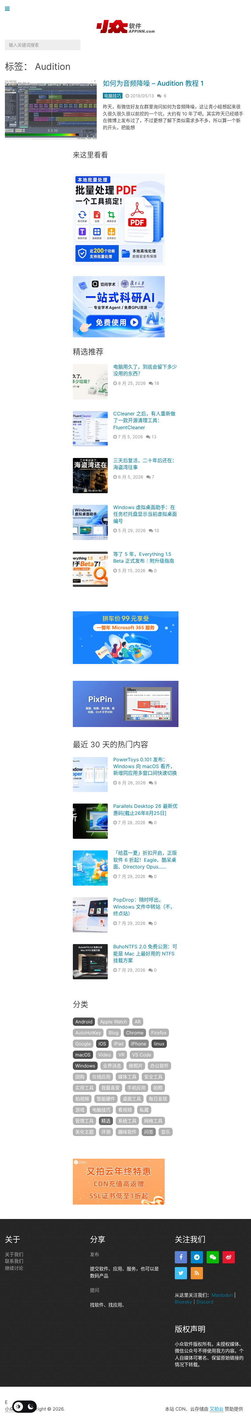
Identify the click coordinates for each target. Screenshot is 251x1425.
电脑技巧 (112, 95)
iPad (118, 1044)
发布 (94, 1254)
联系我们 (14, 1261)
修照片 (136, 1066)
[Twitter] (181, 1273)
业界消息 (112, 1066)
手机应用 (136, 1088)
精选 (106, 1121)
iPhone (138, 1044)
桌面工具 (132, 1099)
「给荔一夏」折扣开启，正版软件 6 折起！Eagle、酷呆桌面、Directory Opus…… (145, 860)
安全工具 (153, 1077)
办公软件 (159, 1066)
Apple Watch (113, 1022)
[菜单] (9, 9)
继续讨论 (14, 1268)
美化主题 (84, 1132)
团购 (79, 1077)
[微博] (229, 1257)
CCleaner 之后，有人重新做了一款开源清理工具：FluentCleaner (144, 420)
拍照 (158, 1088)
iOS (102, 1044)
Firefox (159, 1033)
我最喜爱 (110, 1088)
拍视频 (82, 1099)
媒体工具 (127, 1077)
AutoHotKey (88, 1033)
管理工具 (84, 1121)
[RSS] (197, 1273)
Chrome (135, 1033)
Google (83, 1044)
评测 (106, 1132)
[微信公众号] (213, 1257)
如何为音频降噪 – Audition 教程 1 (153, 83)
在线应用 (101, 1077)
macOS (83, 1055)
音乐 (165, 1132)
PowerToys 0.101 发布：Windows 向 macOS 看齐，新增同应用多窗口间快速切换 (145, 766)
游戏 (79, 1110)
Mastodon (222, 1295)
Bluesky (183, 1302)
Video (104, 1055)
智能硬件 (106, 1099)
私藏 (144, 1110)
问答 (148, 1132)
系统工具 (127, 1121)
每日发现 (158, 1099)
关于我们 (14, 1254)
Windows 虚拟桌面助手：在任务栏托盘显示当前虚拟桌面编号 (145, 514)
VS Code (141, 1055)
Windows (85, 1066)
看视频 (125, 1110)
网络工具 (153, 1121)
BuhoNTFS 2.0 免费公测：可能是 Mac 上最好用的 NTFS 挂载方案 (145, 953)
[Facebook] (181, 1257)
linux (159, 1044)
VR (121, 1055)
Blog (113, 1033)
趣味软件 (127, 1132)
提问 (94, 1290)
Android (83, 1022)
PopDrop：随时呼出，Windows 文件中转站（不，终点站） (144, 907)
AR (138, 1022)
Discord (205, 1302)
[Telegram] (197, 1257)
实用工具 (84, 1088)
